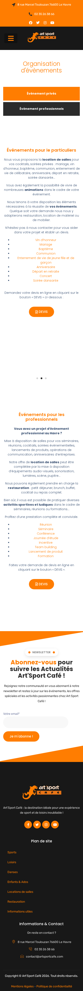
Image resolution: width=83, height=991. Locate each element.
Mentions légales (22, 986)
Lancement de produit (46, 551)
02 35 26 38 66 (44, 14)
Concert (46, 276)
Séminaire (45, 529)
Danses (12, 872)
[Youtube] (52, 22)
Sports (11, 852)
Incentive (46, 542)
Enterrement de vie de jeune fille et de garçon (45, 260)
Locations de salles (20, 892)
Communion (46, 253)
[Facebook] (30, 22)
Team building (46, 547)
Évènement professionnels (42, 109)
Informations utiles (20, 911)
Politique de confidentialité (54, 986)
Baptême (46, 249)
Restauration (16, 902)
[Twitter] (38, 22)
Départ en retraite (45, 271)
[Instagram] (45, 22)
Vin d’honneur (45, 240)
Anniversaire (46, 267)
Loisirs (11, 862)
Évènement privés (41, 93)
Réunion (46, 524)
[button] (10, 38)
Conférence (46, 533)
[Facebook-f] (28, 824)
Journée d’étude (45, 538)
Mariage (46, 244)
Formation (46, 556)
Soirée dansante (45, 280)
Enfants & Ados (17, 882)
